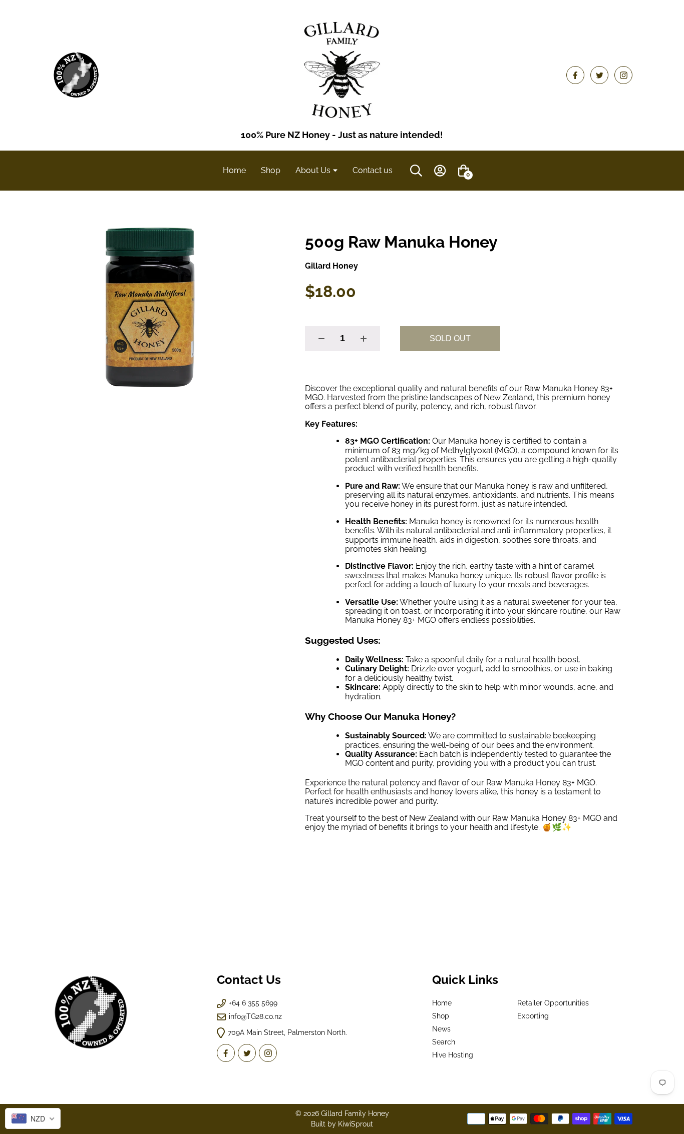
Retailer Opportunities (553, 1003)
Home (442, 1003)
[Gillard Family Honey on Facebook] (575, 75)
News (441, 1029)
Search (443, 1042)
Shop (440, 1016)
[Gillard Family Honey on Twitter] (599, 75)
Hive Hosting (452, 1055)
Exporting (533, 1016)
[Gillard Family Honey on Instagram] (623, 75)
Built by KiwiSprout (342, 1124)
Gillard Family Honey (355, 1113)
